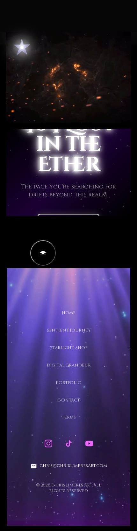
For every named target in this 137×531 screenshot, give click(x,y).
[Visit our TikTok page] (68, 443)
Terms (68, 417)
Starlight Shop (68, 348)
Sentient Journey (68, 330)
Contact (68, 400)
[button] (43, 253)
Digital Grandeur (68, 365)
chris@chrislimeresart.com (73, 466)
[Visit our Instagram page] (48, 443)
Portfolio (69, 382)
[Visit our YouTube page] (89, 443)
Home (68, 313)
